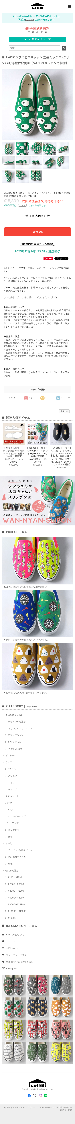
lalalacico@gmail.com (42, 1089)
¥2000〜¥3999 (16, 884)
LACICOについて (15, 934)
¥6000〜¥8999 (16, 897)
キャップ (12, 789)
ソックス (12, 782)
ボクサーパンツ (13, 755)
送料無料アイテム (17, 857)
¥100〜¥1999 (15, 877)
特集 (10, 863)
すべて (12, 398)
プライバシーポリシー (17, 954)
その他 (8, 843)
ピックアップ (12, 823)
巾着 (10, 809)
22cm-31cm (14, 742)
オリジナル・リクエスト (20, 728)
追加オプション (15, 735)
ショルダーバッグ (17, 816)
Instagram (11, 968)
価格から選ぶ (12, 870)
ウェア (8, 762)
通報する (64, 411)
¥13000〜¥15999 (17, 911)
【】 (22, 205)
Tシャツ (12, 769)
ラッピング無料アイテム (20, 850)
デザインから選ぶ (17, 721)
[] (29, 19)
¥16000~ (13, 918)
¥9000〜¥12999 (16, 904)
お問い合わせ (13, 948)
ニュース (10, 941)
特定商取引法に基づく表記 (19, 961)
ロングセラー (14, 830)
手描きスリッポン (14, 714)
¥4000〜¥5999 (16, 890)
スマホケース (12, 796)
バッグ (8, 802)
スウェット (13, 775)
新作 (10, 836)
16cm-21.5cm (15, 748)
